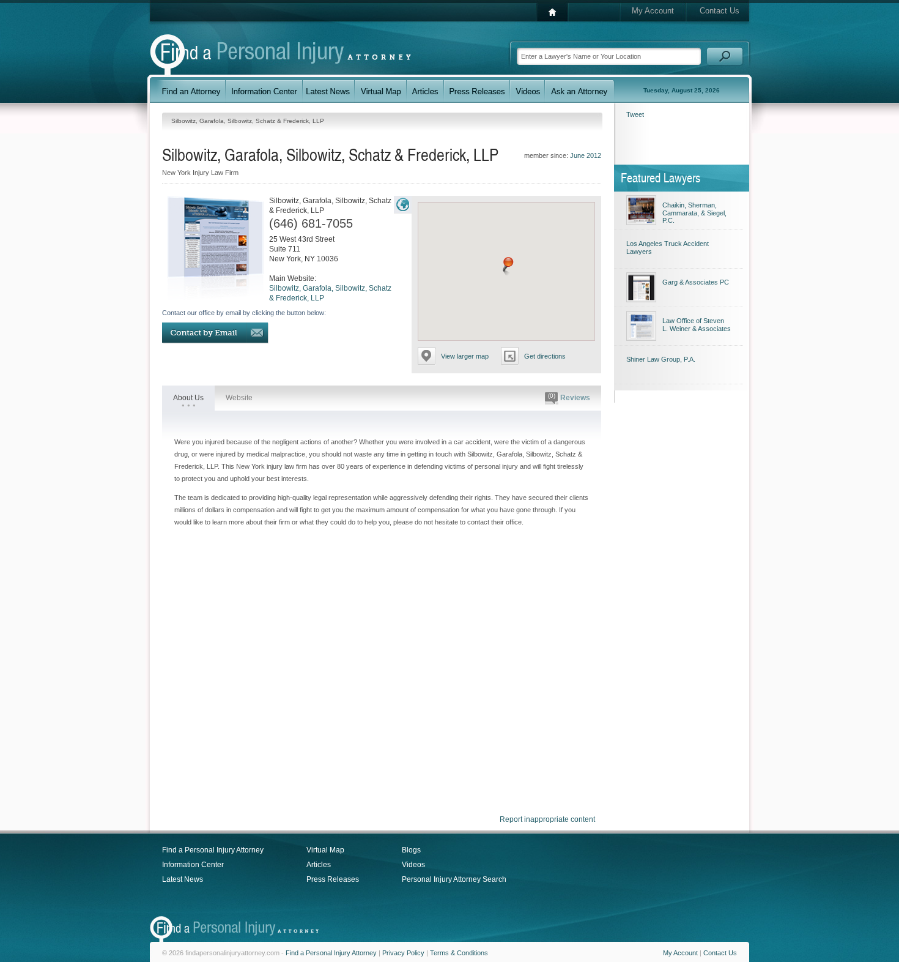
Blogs (411, 850)
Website (239, 397)
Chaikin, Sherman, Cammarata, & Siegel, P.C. (694, 212)
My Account (653, 10)
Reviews (569, 397)
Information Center (193, 864)
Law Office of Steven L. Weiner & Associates (696, 324)
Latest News (182, 879)
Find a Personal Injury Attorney (213, 850)
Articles (318, 864)
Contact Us (719, 10)
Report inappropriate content (547, 819)
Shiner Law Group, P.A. (660, 359)
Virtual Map (325, 850)
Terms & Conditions (459, 952)
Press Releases (332, 879)
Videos (413, 864)
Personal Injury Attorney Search (454, 879)
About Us (188, 397)
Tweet (635, 114)
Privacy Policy (403, 952)
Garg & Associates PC (695, 282)
